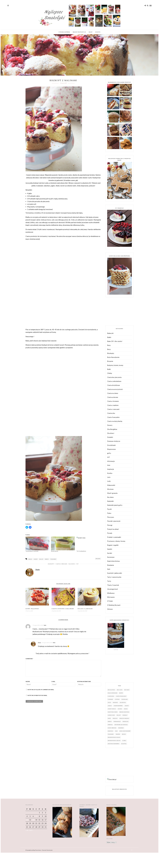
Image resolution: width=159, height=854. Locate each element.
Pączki (109, 509)
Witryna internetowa (84, 681)
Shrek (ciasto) (54, 551)
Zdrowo (110, 609)
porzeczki (125, 721)
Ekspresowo (111, 449)
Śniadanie (110, 565)
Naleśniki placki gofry (114, 505)
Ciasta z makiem (112, 405)
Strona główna (64, 32)
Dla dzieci (72, 563)
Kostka (109, 473)
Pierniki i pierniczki (113, 521)
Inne (108, 465)
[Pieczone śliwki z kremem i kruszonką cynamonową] (126, 103)
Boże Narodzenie (113, 357)
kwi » (31, 830)
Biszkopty (51, 563)
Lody (109, 481)
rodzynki (110, 731)
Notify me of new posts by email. (37, 695)
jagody (36, 559)
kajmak (120, 708)
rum (116, 731)
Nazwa (28, 681)
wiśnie (124, 734)
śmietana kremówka (113, 743)
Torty (109, 581)
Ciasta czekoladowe (114, 381)
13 (33, 820)
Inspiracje (110, 469)
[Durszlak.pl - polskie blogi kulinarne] (111, 779)
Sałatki (109, 549)
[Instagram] (8, 5)
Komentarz (29, 658)
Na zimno (110, 497)
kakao (125, 708)
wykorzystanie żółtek (114, 740)
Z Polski (110, 601)
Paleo (109, 513)
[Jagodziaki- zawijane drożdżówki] (126, 130)
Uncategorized (112, 589)
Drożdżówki (111, 445)
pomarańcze (117, 721)
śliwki (124, 740)
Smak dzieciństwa (113, 561)
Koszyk (97, 32)
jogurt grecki (112, 708)
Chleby (109, 373)
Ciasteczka (111, 413)
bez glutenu (111, 689)
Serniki (109, 553)
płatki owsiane (112, 727)
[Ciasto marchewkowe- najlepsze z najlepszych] (113, 103)
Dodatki (110, 437)
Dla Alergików (112, 429)
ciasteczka (111, 696)
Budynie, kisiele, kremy (115, 365)
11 (27, 820)
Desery (109, 425)
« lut (27, 830)
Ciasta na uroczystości (115, 389)
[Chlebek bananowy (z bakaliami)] (113, 130)
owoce (47, 559)
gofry (109, 453)
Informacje (111, 461)
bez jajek (119, 689)
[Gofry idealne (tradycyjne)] (126, 143)
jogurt (127, 705)
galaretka (123, 702)
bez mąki (126, 689)
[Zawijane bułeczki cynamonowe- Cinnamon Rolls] (126, 116)
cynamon (110, 699)
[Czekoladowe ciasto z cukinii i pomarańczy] (113, 143)
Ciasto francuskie (113, 417)
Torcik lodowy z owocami (32, 551)
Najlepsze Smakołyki (119, 789)
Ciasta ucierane (112, 397)
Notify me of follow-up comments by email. (41, 689)
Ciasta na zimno (112, 393)
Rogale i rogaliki (113, 545)
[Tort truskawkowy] (88, 543)
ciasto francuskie (121, 696)
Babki (109, 337)
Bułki (109, 369)
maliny (41, 559)
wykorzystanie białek (114, 737)
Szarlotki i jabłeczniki (114, 573)
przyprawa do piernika (121, 724)
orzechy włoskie (124, 718)
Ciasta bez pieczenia (114, 377)
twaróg (118, 734)
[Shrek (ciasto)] (63, 543)
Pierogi (109, 525)
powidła (110, 724)
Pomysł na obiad (113, 529)
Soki (108, 569)
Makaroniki (111, 485)
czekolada (125, 699)
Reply (45, 625)
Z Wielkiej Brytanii (113, 605)
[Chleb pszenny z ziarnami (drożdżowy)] (113, 116)
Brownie (110, 361)
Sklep (91, 32)
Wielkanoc (111, 593)
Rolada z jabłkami (85, 608)
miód (109, 718)
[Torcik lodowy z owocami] (37, 543)
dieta (109, 702)
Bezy (109, 349)
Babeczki (110, 333)
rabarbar (121, 727)
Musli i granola (112, 493)
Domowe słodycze (113, 441)
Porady (109, 533)
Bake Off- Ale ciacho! (114, 341)
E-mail (53, 681)
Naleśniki (110, 501)
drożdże (115, 702)
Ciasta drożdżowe (113, 385)
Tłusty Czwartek (113, 585)
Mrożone (110, 489)
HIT (78, 563)
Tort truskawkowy (81, 551)
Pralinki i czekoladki (114, 537)
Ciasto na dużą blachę (114, 421)
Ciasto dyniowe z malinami (63, 608)
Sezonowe (110, 557)
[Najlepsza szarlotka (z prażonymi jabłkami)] (113, 90)
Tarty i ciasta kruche (114, 577)
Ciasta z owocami (61, 563)
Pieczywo (110, 517)
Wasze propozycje (79, 32)
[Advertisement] (117, 311)
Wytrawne (111, 597)
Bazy (109, 345)
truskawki (53, 559)
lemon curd (111, 715)
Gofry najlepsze (32, 608)
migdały (125, 715)
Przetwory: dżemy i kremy (116, 541)
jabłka (30, 559)
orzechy (115, 718)
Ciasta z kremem (113, 401)
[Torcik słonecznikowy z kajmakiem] (126, 90)
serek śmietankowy (125, 731)
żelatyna (123, 743)
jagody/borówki (118, 705)
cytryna (117, 699)
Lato (108, 477)
